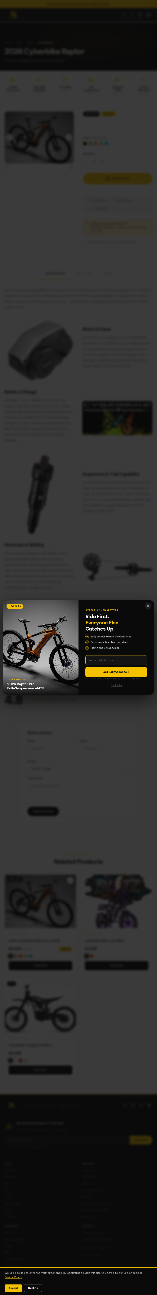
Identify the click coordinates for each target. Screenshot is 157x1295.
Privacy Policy (13, 1277)
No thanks (116, 685)
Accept (13, 1288)
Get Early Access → (116, 672)
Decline (33, 1288)
